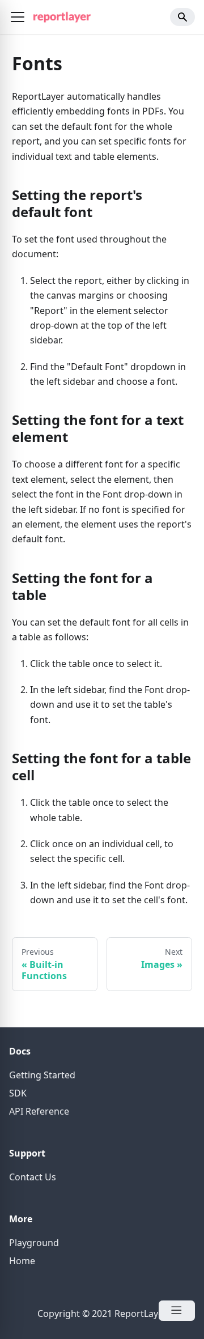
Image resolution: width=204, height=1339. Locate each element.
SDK (18, 1093)
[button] (17, 16)
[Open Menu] (177, 1310)
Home (22, 1261)
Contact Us (32, 1177)
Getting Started (42, 1075)
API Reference (39, 1111)
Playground (34, 1242)
